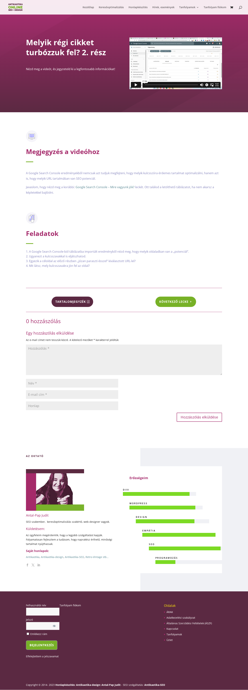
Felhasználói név (36, 605)
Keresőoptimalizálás (111, 7)
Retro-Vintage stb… (97, 557)
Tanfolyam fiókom (215, 7)
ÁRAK (169, 612)
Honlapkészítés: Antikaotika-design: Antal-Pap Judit (88, 685)
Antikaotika (32, 557)
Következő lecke (173, 302)
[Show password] (54, 626)
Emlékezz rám (38, 634)
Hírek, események (163, 7)
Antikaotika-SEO (74, 557)
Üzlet (169, 640)
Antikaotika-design (52, 557)
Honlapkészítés (138, 7)
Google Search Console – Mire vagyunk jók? (105, 187)
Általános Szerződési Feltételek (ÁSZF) (189, 623)
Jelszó (29, 619)
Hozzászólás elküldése (199, 417)
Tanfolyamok (187, 7)
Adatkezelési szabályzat (180, 617)
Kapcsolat (172, 628)
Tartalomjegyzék (70, 302)
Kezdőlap (88, 7)
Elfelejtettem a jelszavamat (42, 656)
